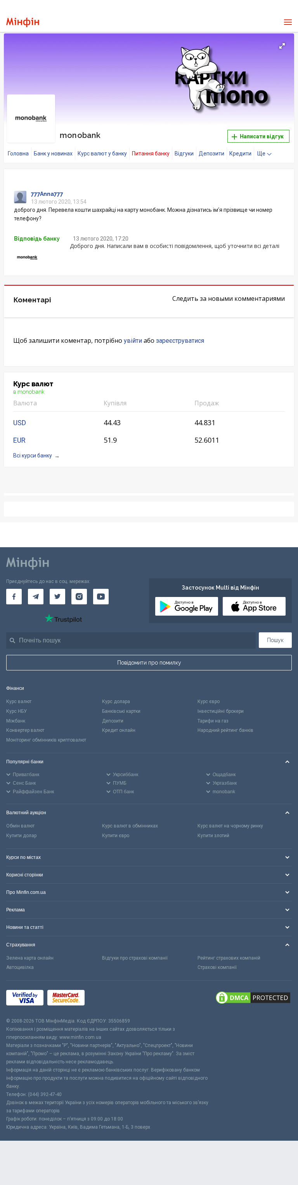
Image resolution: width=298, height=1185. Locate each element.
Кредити (240, 153)
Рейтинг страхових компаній (229, 958)
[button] (282, 46)
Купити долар (21, 835)
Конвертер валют (25, 730)
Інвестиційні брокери (221, 711)
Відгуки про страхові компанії (135, 958)
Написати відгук (261, 136)
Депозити (211, 153)
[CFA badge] (105, 999)
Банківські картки (121, 711)
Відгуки (184, 153)
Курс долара (116, 701)
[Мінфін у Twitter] (57, 596)
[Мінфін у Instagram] (79, 596)
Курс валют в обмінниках (130, 826)
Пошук (275, 640)
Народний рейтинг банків (225, 730)
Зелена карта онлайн (30, 958)
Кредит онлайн (118, 730)
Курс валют (18, 701)
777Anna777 (47, 194)
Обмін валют (20, 826)
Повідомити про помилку (149, 663)
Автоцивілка (20, 967)
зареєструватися (180, 340)
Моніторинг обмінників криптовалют (46, 740)
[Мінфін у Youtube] (101, 596)
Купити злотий (213, 835)
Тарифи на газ (213, 721)
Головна (18, 153)
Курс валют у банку (102, 153)
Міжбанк (15, 721)
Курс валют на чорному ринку (230, 826)
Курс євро (209, 701)
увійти (133, 340)
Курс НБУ (16, 711)
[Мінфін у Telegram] (35, 596)
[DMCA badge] (253, 999)
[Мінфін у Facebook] (14, 596)
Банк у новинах (53, 153)
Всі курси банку (32, 455)
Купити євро (115, 835)
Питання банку (151, 153)
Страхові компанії (217, 967)
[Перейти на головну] (22, 22)
